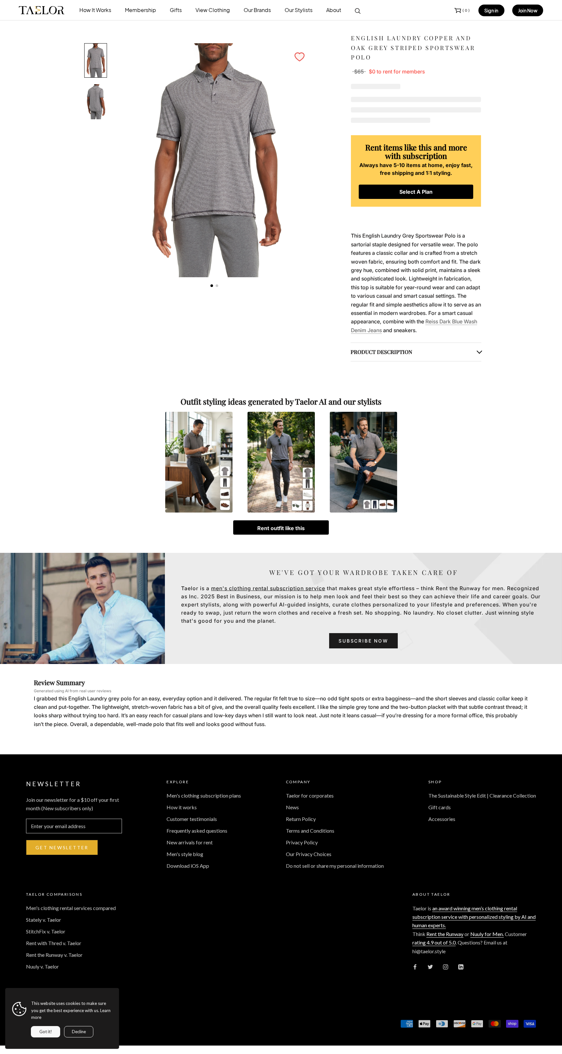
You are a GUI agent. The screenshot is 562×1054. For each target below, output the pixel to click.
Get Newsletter (61, 847)
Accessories (441, 819)
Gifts (176, 10)
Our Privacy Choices (308, 854)
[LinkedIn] (460, 966)
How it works (182, 807)
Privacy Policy (302, 842)
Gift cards (439, 807)
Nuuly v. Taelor (42, 966)
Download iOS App (188, 866)
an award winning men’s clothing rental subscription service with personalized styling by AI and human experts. (474, 917)
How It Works (95, 10)
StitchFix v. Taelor (45, 931)
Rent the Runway (444, 934)
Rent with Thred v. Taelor (53, 943)
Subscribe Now (363, 641)
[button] (299, 56)
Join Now (527, 10)
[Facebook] (415, 966)
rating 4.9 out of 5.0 (434, 942)
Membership (140, 10)
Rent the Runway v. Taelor (54, 955)
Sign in (491, 10)
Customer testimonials (192, 819)
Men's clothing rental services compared (71, 908)
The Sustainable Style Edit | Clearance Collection (482, 795)
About (333, 10)
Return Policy (301, 819)
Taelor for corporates (310, 795)
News (292, 807)
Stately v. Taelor (43, 920)
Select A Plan (416, 192)
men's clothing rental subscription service (268, 588)
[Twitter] (430, 966)
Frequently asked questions (197, 830)
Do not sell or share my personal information (335, 866)
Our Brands (257, 10)
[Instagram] (445, 966)
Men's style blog (185, 854)
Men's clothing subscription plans (204, 795)
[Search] (358, 10)
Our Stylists (299, 10)
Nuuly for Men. (487, 934)
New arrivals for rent (190, 842)
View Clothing (212, 10)
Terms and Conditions (310, 830)
